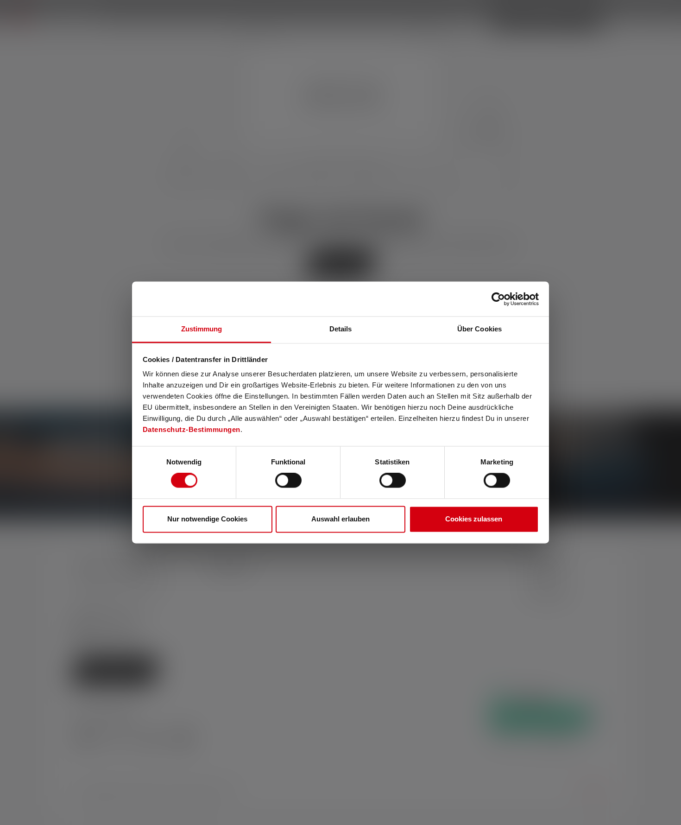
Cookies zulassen (473, 519)
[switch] (288, 480)
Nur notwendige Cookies (207, 519)
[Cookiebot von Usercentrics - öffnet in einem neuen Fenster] (498, 299)
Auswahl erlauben (340, 519)
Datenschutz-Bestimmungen (191, 429)
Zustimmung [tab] (201, 329)
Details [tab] (340, 329)
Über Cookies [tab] (479, 329)
